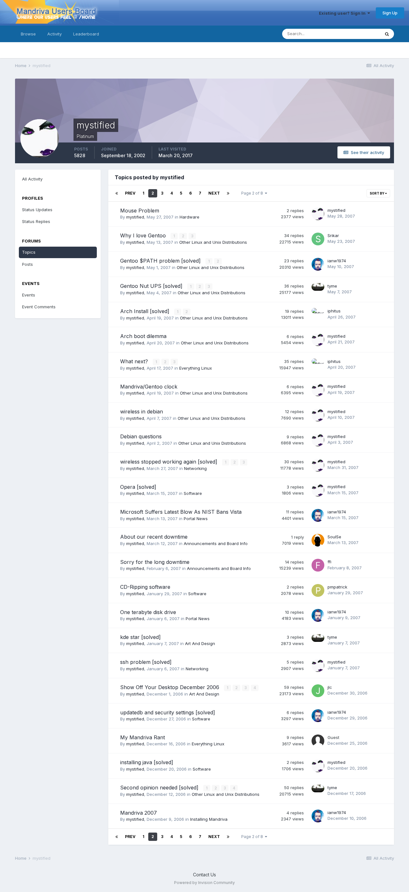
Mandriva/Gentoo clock (148, 386)
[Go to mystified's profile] (318, 213)
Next (214, 193)
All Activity (32, 178)
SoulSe (334, 536)
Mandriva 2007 (138, 813)
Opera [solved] (138, 487)
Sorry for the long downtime (154, 562)
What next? (135, 361)
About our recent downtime (154, 537)
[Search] (387, 34)
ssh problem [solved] (146, 662)
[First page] (116, 193)
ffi (329, 561)
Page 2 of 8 (253, 193)
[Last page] (228, 193)
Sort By (377, 193)
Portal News (196, 518)
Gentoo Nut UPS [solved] (152, 286)
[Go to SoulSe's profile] (318, 540)
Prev (130, 193)
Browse (28, 33)
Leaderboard (86, 33)
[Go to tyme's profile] (318, 289)
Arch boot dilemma (143, 336)
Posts (27, 264)
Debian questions (141, 436)
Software (193, 493)
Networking (195, 468)
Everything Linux (195, 368)
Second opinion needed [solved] (160, 787)
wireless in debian (141, 411)
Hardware (189, 216)
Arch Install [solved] (145, 311)
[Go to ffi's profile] (318, 565)
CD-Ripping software (145, 587)
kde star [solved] (140, 637)
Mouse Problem (139, 210)
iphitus (334, 310)
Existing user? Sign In (343, 13)
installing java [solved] (146, 762)
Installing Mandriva (209, 819)
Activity (54, 33)
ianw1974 (337, 260)
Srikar (333, 235)
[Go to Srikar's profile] (318, 239)
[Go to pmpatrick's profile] (318, 590)
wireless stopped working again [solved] (169, 461)
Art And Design (200, 643)
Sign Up (389, 12)
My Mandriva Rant (142, 737)
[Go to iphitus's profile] (318, 314)
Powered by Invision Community (204, 882)
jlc (330, 687)
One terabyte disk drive (148, 612)
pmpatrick (337, 586)
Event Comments (39, 306)
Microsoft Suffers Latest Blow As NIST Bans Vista (181, 512)
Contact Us (204, 874)
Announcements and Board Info (216, 543)
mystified (135, 216)
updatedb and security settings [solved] (167, 712)
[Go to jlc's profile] (318, 690)
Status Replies (36, 221)
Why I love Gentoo (143, 235)
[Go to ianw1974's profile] (318, 264)
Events (28, 294)
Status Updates (356, 33)
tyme (332, 285)
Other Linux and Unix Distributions (213, 242)
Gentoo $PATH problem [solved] (161, 261)
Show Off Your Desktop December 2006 (170, 687)
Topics (28, 252)
